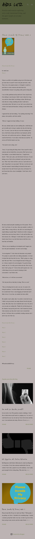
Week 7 (4, 356)
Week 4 (4, 342)
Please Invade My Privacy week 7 (13, 509)
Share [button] (29, 368)
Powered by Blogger (18, 534)
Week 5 (4, 347)
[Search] (28, 3)
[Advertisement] (17, 198)
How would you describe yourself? (12, 409)
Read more (29, 424)
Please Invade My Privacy (8, 66)
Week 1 (4, 327)
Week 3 (4, 337)
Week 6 (4, 73)
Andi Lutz (12, 4)
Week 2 (4, 332)
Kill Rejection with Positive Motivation (14, 459)
